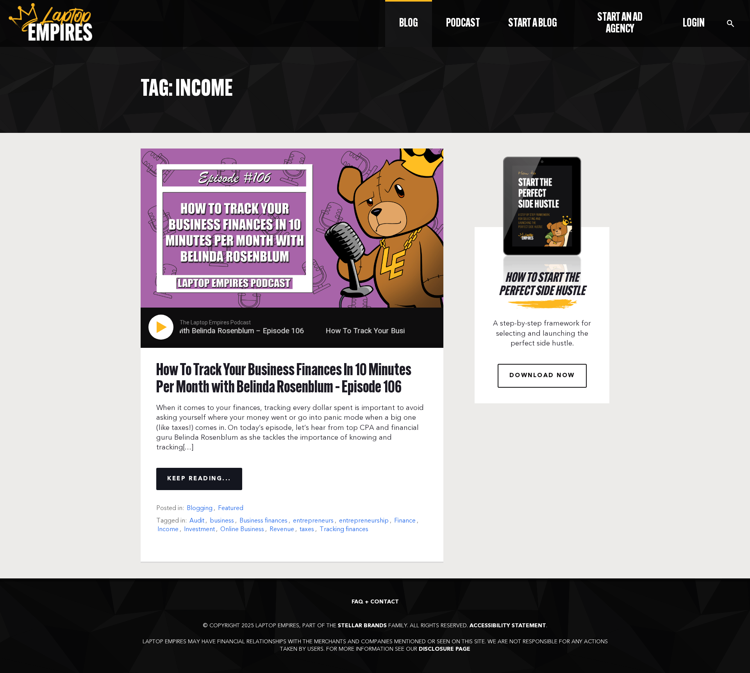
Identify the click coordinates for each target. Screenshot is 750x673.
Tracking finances (344, 529)
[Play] (162, 327)
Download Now (542, 376)
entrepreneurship (364, 520)
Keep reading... (199, 479)
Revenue (282, 529)
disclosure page (444, 649)
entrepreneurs (313, 520)
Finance (405, 520)
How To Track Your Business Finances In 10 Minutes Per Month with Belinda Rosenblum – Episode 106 (283, 379)
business (222, 520)
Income (168, 529)
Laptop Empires (52, 22)
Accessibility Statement (508, 625)
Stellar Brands (362, 625)
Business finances (263, 520)
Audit (196, 520)
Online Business (242, 529)
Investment (199, 529)
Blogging (199, 508)
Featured (230, 508)
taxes (307, 529)
